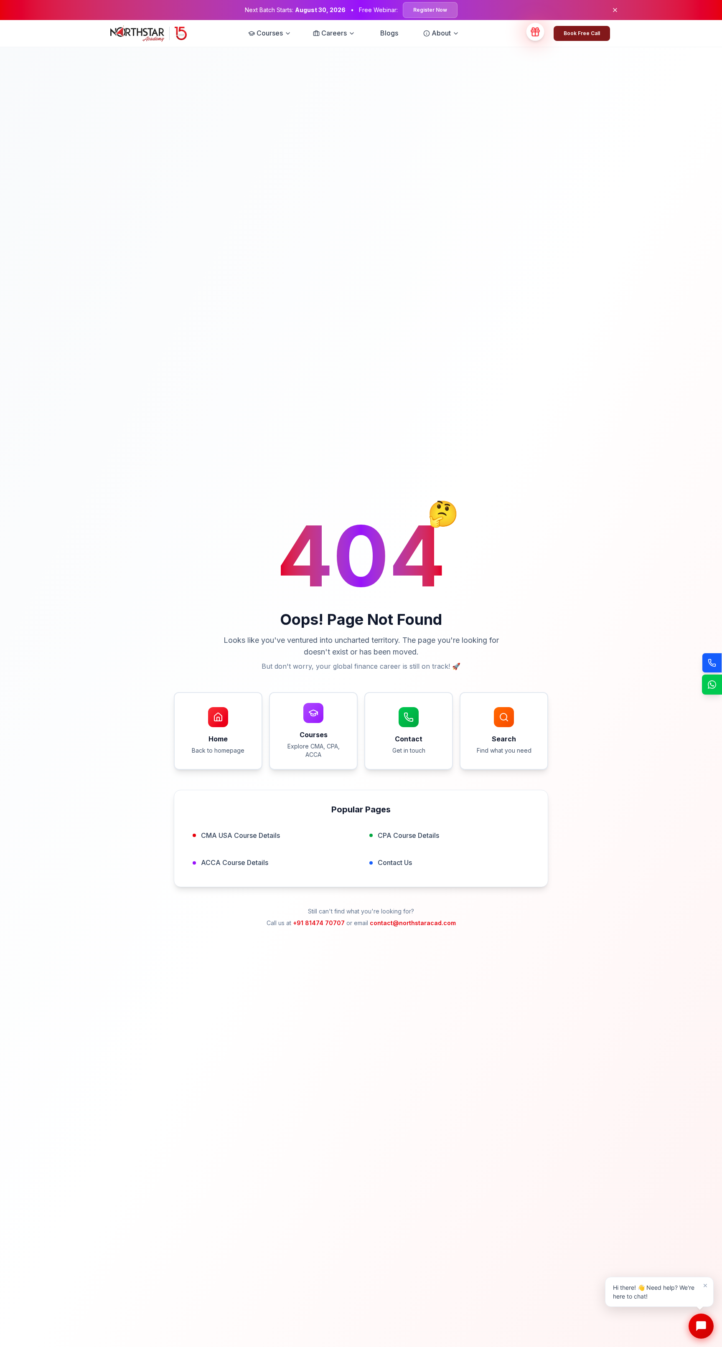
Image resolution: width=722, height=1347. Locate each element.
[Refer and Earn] (535, 33)
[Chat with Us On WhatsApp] (712, 685)
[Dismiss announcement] (615, 10)
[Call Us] (712, 663)
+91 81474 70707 (319, 922)
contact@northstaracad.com (413, 922)
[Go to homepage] (148, 33)
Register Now (430, 10)
